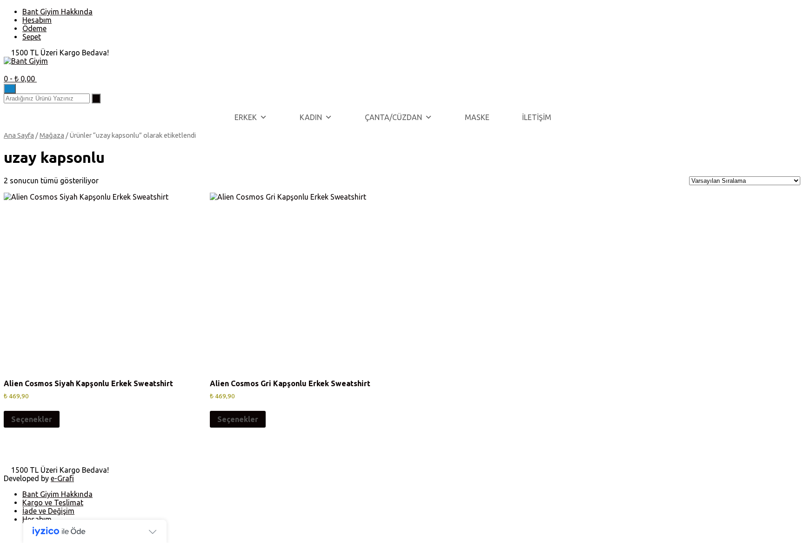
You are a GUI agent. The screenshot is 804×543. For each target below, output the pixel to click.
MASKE (477, 117)
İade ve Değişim (48, 511)
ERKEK (245, 117)
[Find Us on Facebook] (12, 69)
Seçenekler (31, 419)
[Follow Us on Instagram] (17, 69)
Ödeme (34, 28)
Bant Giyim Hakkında (57, 11)
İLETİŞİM (536, 117)
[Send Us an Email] (6, 69)
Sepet (31, 37)
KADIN (311, 117)
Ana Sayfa (19, 135)
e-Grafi (62, 478)
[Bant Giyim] (26, 61)
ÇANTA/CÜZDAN (393, 117)
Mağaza (52, 135)
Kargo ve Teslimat (52, 502)
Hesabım (37, 20)
